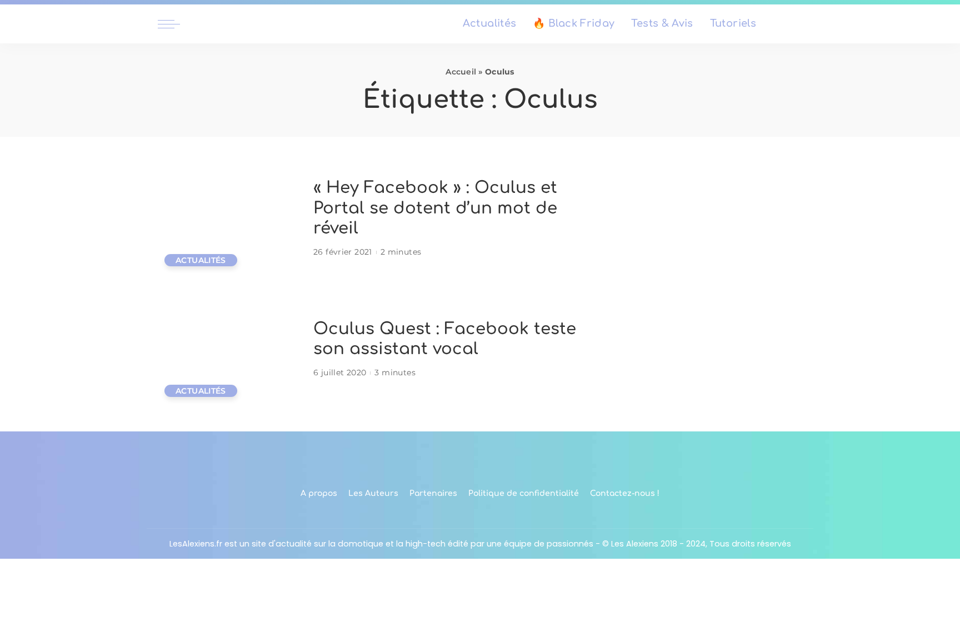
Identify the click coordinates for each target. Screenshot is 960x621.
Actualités (201, 260)
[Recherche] (795, 23)
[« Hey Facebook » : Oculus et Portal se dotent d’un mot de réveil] (230, 219)
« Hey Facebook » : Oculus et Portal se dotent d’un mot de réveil (435, 207)
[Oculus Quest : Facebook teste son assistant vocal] (230, 349)
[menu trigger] (174, 23)
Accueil (461, 72)
